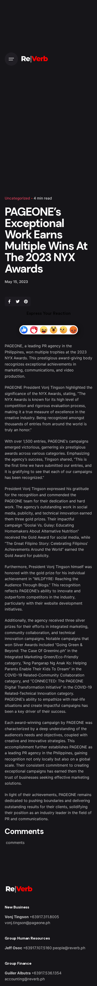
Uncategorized (17, 198)
